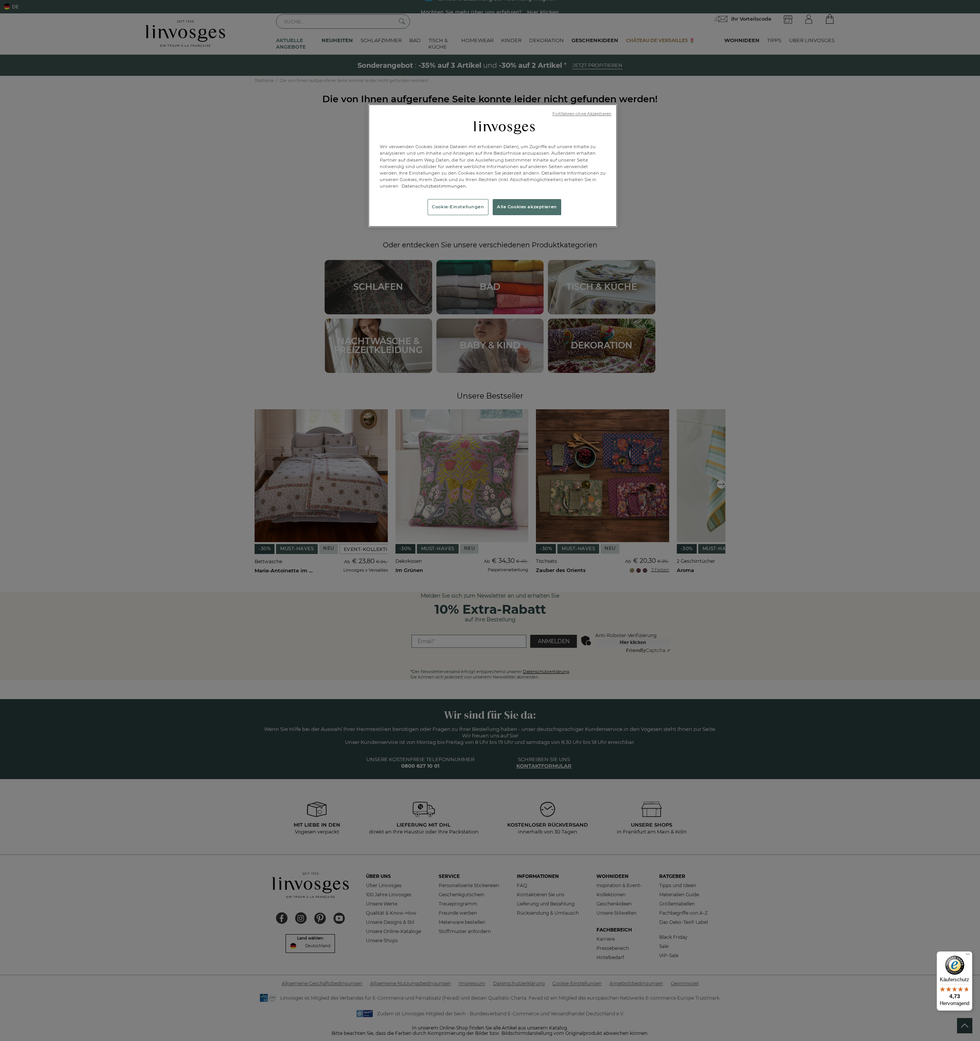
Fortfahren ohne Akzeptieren (581, 113)
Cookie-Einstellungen (458, 206)
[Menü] (967, 956)
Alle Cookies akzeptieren (527, 206)
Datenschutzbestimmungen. (433, 186)
